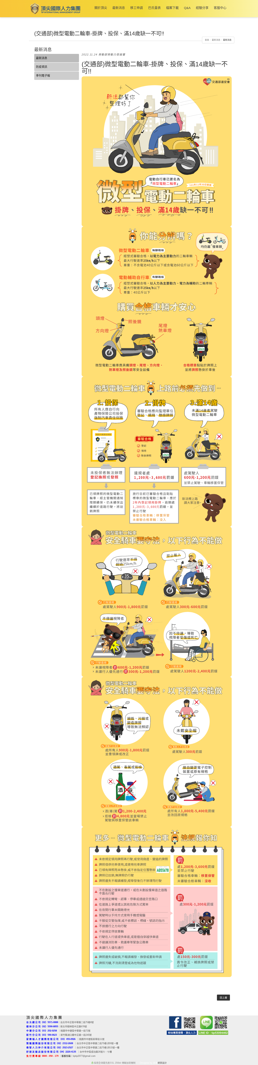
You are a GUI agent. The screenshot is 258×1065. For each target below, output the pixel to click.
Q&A (187, 8)
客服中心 (220, 8)
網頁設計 (162, 1062)
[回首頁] (54, 8)
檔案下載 (172, 8)
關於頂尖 (100, 8)
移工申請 (136, 8)
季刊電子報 (43, 75)
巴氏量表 (154, 8)
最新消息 (118, 8)
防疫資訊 (41, 66)
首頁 (207, 40)
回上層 (223, 997)
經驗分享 (202, 8)
